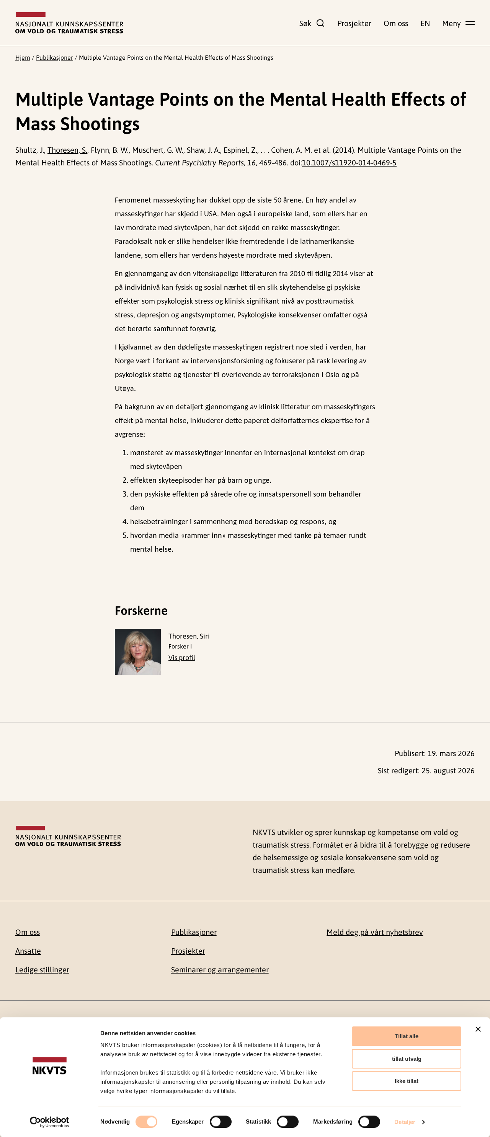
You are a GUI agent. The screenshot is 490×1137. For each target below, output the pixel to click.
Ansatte (28, 950)
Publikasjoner (54, 57)
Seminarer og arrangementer (220, 969)
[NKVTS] (69, 23)
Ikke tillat (406, 1081)
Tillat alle (406, 1036)
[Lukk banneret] (478, 1029)
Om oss (396, 23)
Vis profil (181, 657)
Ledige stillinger (42, 969)
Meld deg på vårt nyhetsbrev (375, 932)
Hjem (22, 57)
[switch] (221, 1122)
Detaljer (404, 1122)
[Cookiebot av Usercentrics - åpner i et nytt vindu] (49, 1122)
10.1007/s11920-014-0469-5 (349, 162)
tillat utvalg (406, 1058)
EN (425, 23)
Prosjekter (354, 23)
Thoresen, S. (67, 149)
